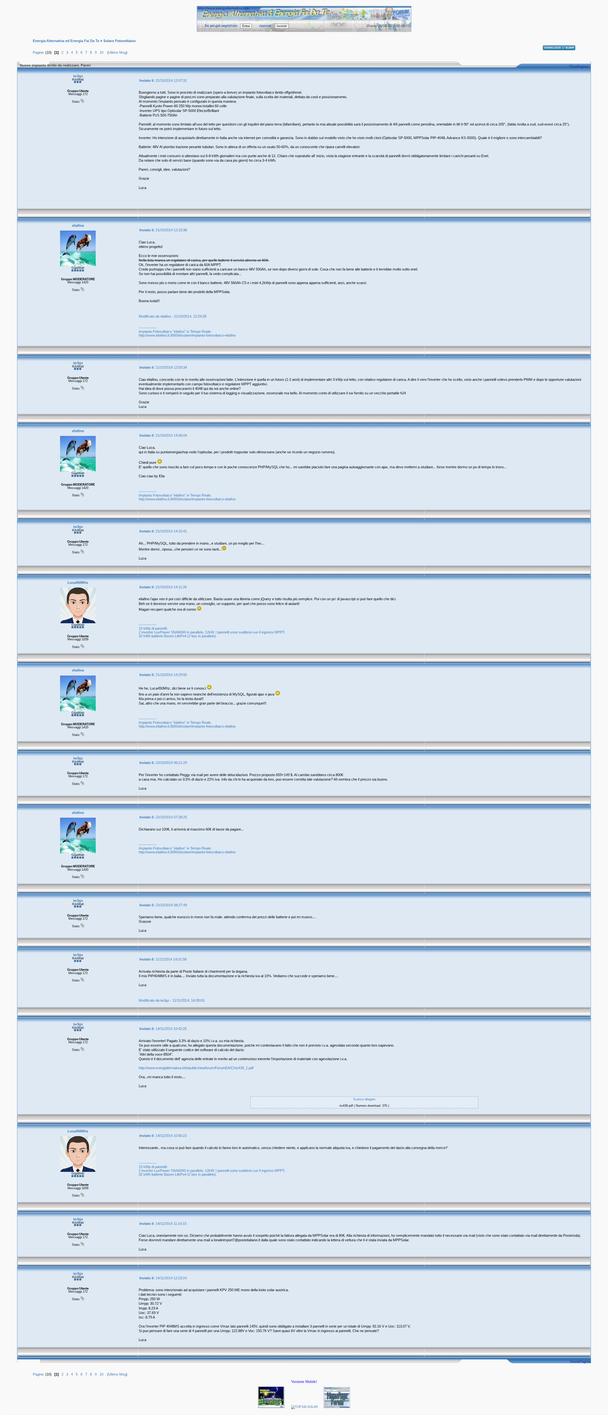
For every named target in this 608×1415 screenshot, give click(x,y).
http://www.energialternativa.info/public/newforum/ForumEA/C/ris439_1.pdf (196, 1068)
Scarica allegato (364, 1099)
